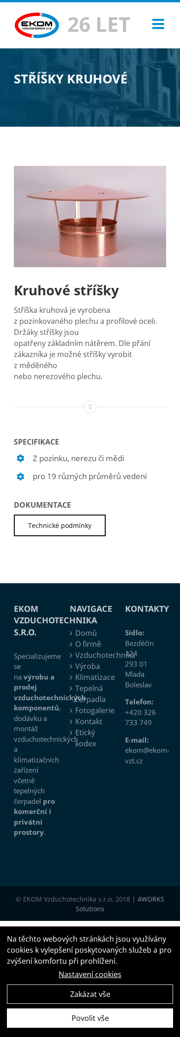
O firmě (88, 644)
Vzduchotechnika (90, 655)
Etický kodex (85, 738)
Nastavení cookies (90, 974)
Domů (86, 633)
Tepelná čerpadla (90, 693)
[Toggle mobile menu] (159, 24)
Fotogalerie (90, 710)
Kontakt (88, 721)
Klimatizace (90, 677)
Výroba (87, 666)
